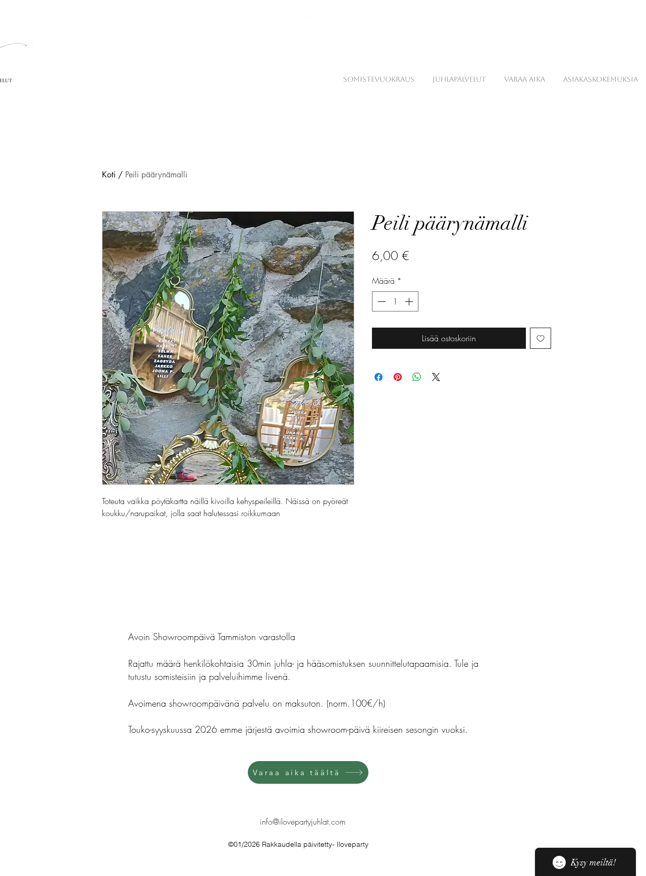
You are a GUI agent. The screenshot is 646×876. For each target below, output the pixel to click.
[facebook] (311, 17)
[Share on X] (436, 377)
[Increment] (410, 301)
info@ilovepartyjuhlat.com (303, 821)
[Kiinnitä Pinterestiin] (398, 377)
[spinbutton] (395, 301)
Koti (109, 174)
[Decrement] (380, 301)
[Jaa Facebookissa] (378, 377)
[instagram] (326, 17)
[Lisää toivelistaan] (540, 338)
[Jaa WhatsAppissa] (417, 377)
